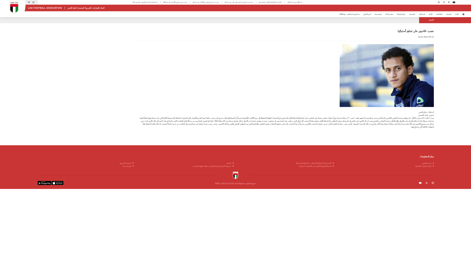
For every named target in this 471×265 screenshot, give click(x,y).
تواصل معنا (127, 166)
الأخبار (457, 14)
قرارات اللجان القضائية (423, 166)
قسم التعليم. (426, 163)
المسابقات (422, 14)
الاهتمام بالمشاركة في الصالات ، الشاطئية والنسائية (313, 163)
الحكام (229, 163)
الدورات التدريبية (125, 163)
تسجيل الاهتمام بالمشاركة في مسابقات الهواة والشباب (211, 166)
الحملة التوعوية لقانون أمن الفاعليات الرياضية (315, 166)
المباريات (448, 14)
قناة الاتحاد (439, 14)
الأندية (430, 14)
